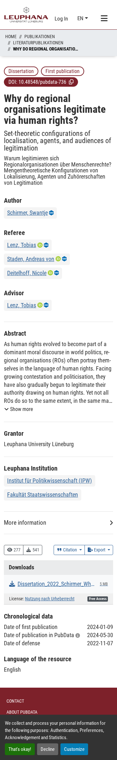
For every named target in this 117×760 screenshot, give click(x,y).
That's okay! (19, 749)
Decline (48, 749)
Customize (74, 749)
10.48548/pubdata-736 (42, 82)
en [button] (81, 18)
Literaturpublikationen (38, 42)
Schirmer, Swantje (27, 212)
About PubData (21, 712)
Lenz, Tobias (21, 244)
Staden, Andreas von (30, 259)
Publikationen (39, 36)
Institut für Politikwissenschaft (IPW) (49, 480)
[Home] (26, 15)
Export (99, 549)
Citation (70, 549)
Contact (15, 701)
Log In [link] (61, 18)
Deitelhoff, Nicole (26, 273)
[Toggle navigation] (104, 18)
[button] (71, 81)
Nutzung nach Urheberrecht (49, 599)
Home (11, 36)
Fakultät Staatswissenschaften (42, 494)
